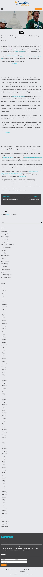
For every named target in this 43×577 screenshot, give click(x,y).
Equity (2, 252)
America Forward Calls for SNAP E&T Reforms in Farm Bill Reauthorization (16, 550)
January (3, 288)
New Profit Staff (4, 261)
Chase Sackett (3, 523)
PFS (28, 183)
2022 (2, 345)
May (2, 295)
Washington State (16, 188)
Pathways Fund (3, 264)
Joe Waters (16, 183)
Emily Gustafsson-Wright (21, 181)
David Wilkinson (22, 179)
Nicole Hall (3, 527)
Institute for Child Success (20, 51)
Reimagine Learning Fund (5, 269)
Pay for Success (23, 183)
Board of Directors (4, 242)
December (3, 306)
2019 (2, 405)
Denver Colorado (30, 179)
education (12, 181)
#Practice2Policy (4, 233)
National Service (4, 260)
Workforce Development (5, 277)
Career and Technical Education (6, 244)
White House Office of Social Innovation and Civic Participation (14, 190)
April (3, 293)
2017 (2, 434)
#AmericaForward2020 (5, 231)
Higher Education (4, 256)
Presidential (33, 183)
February (3, 290)
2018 (2, 416)
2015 (2, 475)
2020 (2, 386)
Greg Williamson (31, 181)
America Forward (12, 151)
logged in (7, 214)
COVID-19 (3, 245)
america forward (8, 179)
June (2, 296)
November (4, 304)
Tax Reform (3, 272)
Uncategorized (3, 275)
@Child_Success (4, 174)
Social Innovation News (5, 271)
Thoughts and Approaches (5, 274)
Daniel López (3, 524)
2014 (2, 496)
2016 (2, 179)
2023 (2, 325)
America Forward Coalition (8, 157)
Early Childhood (5, 181)
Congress (15, 179)
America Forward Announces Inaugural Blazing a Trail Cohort (13, 546)
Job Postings (3, 258)
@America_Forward (11, 174)
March (3, 291)
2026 (2, 287)
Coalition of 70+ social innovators (7, 48)
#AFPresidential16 (22, 176)
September (4, 339)
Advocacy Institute (4, 236)
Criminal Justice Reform (5, 247)
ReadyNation (21, 56)
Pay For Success (4, 266)
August (3, 320)
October (3, 303)
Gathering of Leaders (5, 255)
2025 (2, 299)
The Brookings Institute (6, 188)
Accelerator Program (5, 234)
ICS (36, 181)
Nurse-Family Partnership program (18, 96)
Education (3, 250)
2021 (2, 366)
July (2, 298)
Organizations (3, 263)
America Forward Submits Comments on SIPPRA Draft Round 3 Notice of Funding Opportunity (20, 548)
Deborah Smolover (4, 526)
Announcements (4, 241)
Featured (2, 253)
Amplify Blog (3, 239)
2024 (2, 307)
